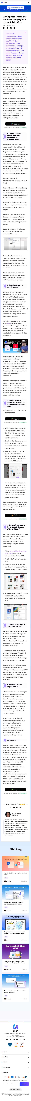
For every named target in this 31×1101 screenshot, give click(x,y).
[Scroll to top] (28, 1098)
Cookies (22, 1094)
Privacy (25, 1093)
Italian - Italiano (16, 1089)
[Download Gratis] (15, 124)
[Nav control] (29, 3)
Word (6, 878)
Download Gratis (15, 123)
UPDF (5, 2)
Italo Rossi (5, 25)
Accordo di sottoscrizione (13, 1094)
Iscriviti (24, 1084)
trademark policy (18, 1095)
